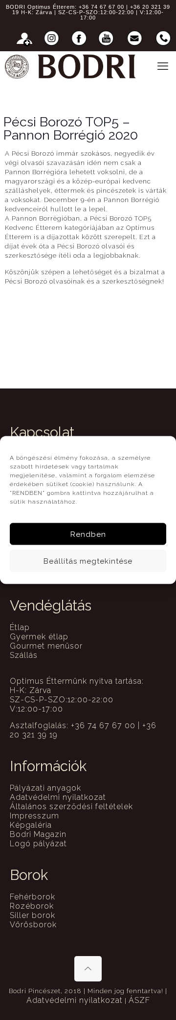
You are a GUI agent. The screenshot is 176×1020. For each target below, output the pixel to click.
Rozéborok (32, 906)
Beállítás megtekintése (88, 560)
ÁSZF (139, 1000)
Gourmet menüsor (46, 646)
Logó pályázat (38, 843)
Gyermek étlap (39, 636)
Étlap (20, 627)
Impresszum (34, 815)
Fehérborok (32, 896)
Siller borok (32, 915)
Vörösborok (33, 924)
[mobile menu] (162, 66)
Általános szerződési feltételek (71, 806)
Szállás (24, 655)
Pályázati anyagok (45, 788)
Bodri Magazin (38, 834)
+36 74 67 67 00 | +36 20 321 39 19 (91, 9)
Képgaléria (31, 825)
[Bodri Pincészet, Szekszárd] (70, 66)
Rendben (88, 534)
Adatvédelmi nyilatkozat (58, 797)
